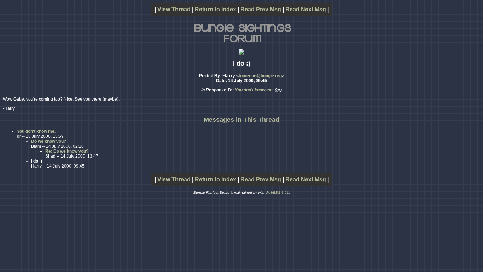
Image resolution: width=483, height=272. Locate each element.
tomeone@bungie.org (260, 75)
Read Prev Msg (260, 9)
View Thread (174, 9)
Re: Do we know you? (66, 151)
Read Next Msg (305, 9)
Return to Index (215, 9)
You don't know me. (254, 89)
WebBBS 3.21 (277, 192)
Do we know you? (48, 141)
